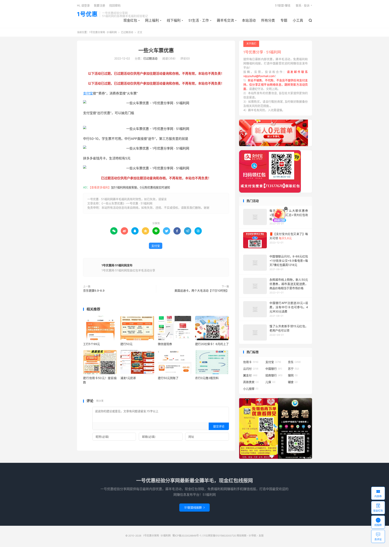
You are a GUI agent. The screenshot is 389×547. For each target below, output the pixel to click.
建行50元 (126, 344)
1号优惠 (87, 14)
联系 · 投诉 (303, 5)
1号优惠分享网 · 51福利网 (103, 32)
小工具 (298, 20)
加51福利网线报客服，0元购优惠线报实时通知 (140, 187)
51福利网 (89, 123)
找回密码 (115, 5)
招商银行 (273, 375)
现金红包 (130, 20)
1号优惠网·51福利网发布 (117, 265)
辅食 (293, 382)
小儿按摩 (250, 388)
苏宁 (293, 368)
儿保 (270, 382)
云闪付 (250, 368)
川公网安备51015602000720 (219, 535)
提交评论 (218, 426)
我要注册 (99, 5)
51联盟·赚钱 (282, 5)
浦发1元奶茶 (128, 378)
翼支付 (250, 375)
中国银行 (273, 368)
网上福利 (152, 20)
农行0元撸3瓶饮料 (207, 378)
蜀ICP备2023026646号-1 (186, 535)
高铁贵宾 (251, 382)
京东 (294, 362)
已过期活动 (127, 32)
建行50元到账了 (168, 378)
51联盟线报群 (194, 507)
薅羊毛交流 (225, 20)
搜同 (293, 375)
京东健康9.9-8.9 (94, 290)
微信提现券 (165, 344)
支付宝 (88, 93)
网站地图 (241, 535)
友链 (261, 535)
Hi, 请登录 (83, 5)
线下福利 (174, 20)
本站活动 (249, 20)
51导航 (252, 535)
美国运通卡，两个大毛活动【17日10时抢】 (201, 290)
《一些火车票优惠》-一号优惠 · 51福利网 (127, 203)
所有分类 (268, 20)
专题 (283, 20)
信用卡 (250, 362)
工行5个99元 (91, 344)
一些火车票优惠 (156, 50)
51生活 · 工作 (198, 20)
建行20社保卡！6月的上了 (212, 344)
